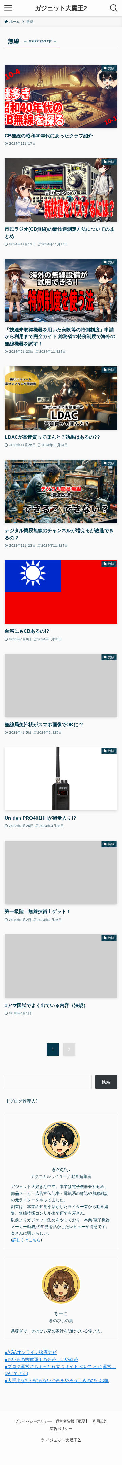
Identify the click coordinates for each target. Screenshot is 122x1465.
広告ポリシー (61, 1429)
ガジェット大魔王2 (61, 8)
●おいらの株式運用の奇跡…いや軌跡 (41, 1359)
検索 (106, 1081)
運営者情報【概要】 (72, 1421)
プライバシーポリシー (33, 1421)
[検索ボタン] (114, 8)
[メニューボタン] (8, 8)
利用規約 (100, 1421)
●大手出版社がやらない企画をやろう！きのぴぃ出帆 (57, 1380)
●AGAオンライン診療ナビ (31, 1352)
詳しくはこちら (26, 1240)
